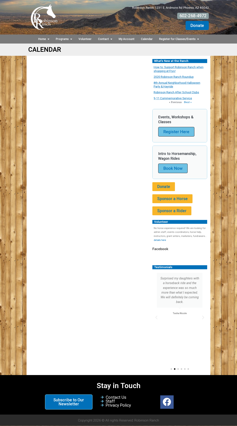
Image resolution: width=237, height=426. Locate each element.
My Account (126, 39)
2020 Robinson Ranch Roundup (174, 77)
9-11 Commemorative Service (173, 98)
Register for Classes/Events (177, 39)
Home (42, 39)
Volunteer (85, 39)
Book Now (173, 168)
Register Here (176, 131)
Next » (188, 102)
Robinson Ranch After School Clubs (176, 92)
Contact (103, 39)
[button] (156, 317)
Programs (62, 39)
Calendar (147, 39)
